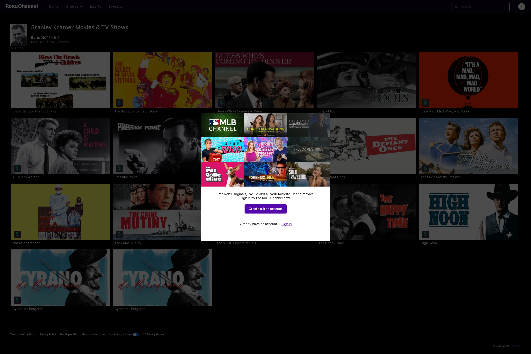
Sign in (286, 224)
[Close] (325, 117)
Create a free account (266, 209)
